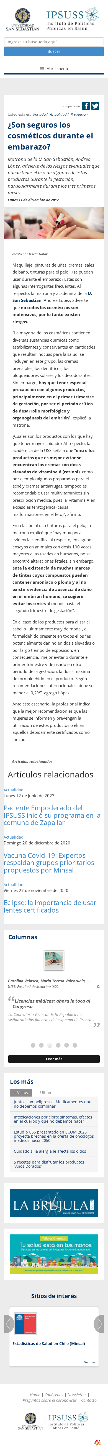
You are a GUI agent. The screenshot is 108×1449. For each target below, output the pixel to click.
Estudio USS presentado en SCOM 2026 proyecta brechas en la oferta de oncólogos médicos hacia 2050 (54, 1136)
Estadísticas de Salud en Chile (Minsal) (48, 1343)
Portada (39, 114)
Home (35, 1394)
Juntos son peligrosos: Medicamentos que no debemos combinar (52, 1104)
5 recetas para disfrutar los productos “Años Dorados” (49, 1164)
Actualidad (58, 114)
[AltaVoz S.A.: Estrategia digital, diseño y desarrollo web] (97, 1442)
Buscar (54, 51)
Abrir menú (57, 68)
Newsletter (77, 1394)
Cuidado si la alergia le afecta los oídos (50, 1151)
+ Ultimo (44, 1092)
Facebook (86, 106)
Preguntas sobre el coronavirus (50, 1400)
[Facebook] (86, 106)
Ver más (90, 1362)
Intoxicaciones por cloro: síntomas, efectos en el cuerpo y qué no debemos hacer (53, 1119)
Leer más (54, 1059)
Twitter (95, 106)
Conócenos (54, 1394)
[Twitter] (95, 106)
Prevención (79, 114)
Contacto (89, 1400)
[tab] (21, 1093)
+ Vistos (21, 1092)
